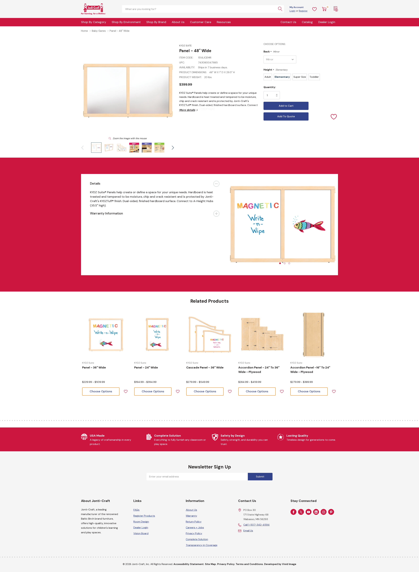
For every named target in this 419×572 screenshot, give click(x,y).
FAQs (136, 510)
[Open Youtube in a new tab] (308, 512)
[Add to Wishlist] (334, 116)
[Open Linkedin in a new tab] (316, 512)
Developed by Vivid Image (280, 564)
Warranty (191, 515)
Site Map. (211, 564)
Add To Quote (286, 116)
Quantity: (270, 87)
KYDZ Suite (185, 45)
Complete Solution (197, 539)
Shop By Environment (126, 22)
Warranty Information (106, 213)
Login (292, 10)
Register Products (144, 515)
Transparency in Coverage (201, 545)
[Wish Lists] (314, 9)
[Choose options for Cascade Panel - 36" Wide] (209, 334)
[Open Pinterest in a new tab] (331, 512)
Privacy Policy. (226, 564)
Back (271, 52)
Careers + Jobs (195, 527)
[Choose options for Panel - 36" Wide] (105, 334)
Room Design (141, 521)
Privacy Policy (194, 533)
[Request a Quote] (336, 9)
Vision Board (140, 533)
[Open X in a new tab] (301, 512)
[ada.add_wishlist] (125, 391)
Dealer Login (140, 527)
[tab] (280, 263)
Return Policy (193, 521)
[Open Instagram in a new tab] (323, 512)
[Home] (97, 9)
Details (95, 183)
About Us (178, 22)
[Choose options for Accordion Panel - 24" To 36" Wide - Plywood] (261, 334)
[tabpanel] (283, 224)
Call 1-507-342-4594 (256, 524)
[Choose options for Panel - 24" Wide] (157, 334)
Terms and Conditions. (250, 564)
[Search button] (280, 9)
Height (276, 70)
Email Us (248, 530)
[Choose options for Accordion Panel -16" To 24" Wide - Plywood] (313, 334)
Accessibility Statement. (188, 564)
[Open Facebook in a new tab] (293, 512)
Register (303, 10)
